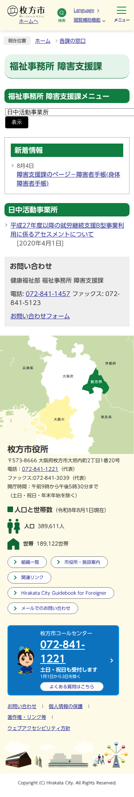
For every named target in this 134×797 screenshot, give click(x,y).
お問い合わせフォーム (40, 316)
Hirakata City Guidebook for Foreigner (63, 593)
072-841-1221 (40, 469)
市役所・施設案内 (82, 562)
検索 (62, 20)
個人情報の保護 (66, 706)
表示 (17, 122)
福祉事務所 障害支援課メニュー (58, 96)
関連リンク (32, 577)
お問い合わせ (21, 706)
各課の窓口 (73, 41)
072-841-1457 (48, 294)
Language (84, 10)
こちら (72, 686)
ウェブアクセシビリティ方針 (38, 728)
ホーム (43, 41)
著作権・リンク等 (26, 717)
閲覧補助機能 (87, 19)
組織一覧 (30, 562)
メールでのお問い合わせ (45, 608)
